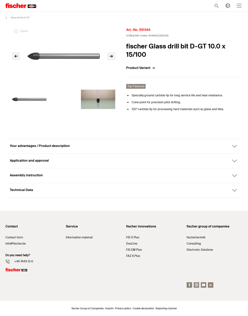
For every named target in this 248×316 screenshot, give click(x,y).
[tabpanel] (29, 99)
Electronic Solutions (200, 250)
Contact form (14, 237)
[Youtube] (203, 285)
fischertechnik (196, 237)
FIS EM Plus (134, 250)
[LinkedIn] (210, 285)
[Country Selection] (227, 5)
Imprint (109, 308)
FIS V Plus (132, 237)
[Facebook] (189, 285)
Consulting (194, 243)
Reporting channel (166, 308)
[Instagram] (196, 285)
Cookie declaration (143, 308)
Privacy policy (123, 308)
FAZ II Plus (133, 256)
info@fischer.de (15, 243)
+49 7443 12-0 (23, 261)
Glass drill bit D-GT (20, 17)
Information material (79, 237)
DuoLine (131, 243)
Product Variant (138, 68)
